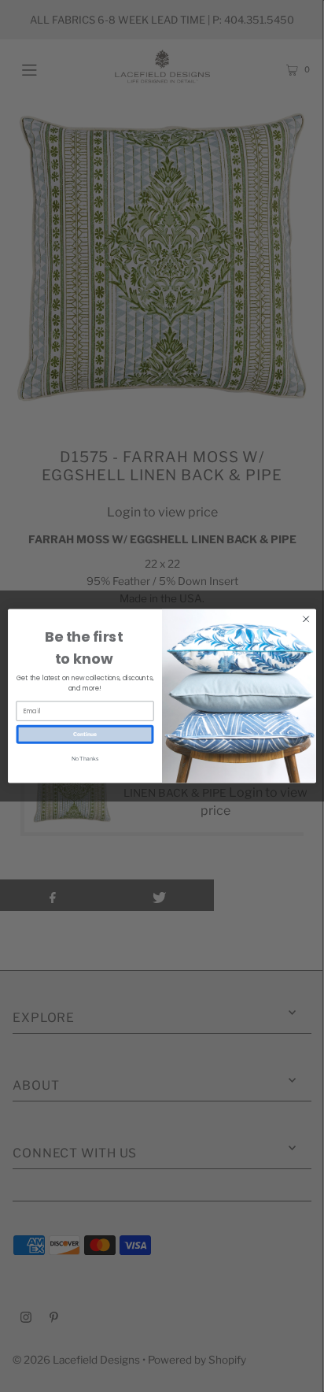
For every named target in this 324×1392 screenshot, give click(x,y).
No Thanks (85, 758)
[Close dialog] (306, 619)
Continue (85, 734)
